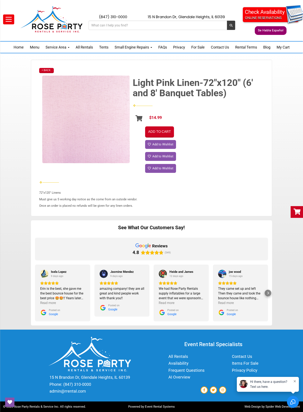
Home (19, 47)
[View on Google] (44, 274)
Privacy (179, 47)
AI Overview (179, 377)
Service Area (56, 47)
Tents (103, 47)
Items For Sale (245, 363)
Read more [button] (48, 303)
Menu (34, 47)
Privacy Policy (244, 370)
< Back (46, 70)
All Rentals (84, 47)
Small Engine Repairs (132, 47)
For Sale (198, 47)
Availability (178, 363)
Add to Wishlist (162, 144)
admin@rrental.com (67, 391)
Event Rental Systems (160, 406)
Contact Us (220, 47)
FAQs (162, 47)
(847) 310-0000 (113, 16)
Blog (266, 47)
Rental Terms (246, 47)
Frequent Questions (186, 370)
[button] (35, 293)
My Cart (283, 47)
